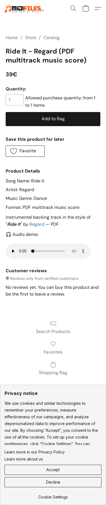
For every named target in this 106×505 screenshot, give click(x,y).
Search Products (53, 331)
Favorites (53, 352)
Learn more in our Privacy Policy (35, 452)
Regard (36, 224)
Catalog (52, 38)
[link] (53, 495)
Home (12, 38)
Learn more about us (24, 459)
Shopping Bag (53, 373)
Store (30, 38)
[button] (27, 8)
